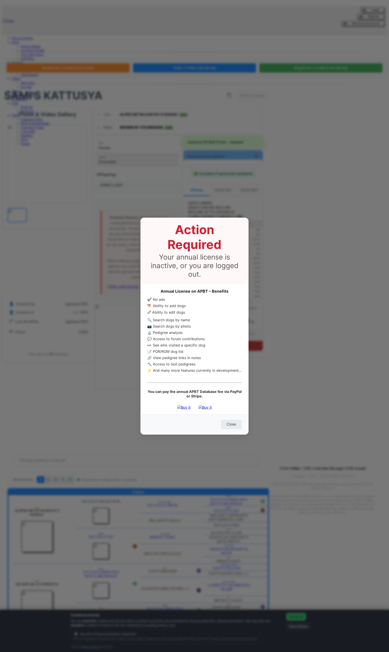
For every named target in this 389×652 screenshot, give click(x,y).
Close (231, 424)
